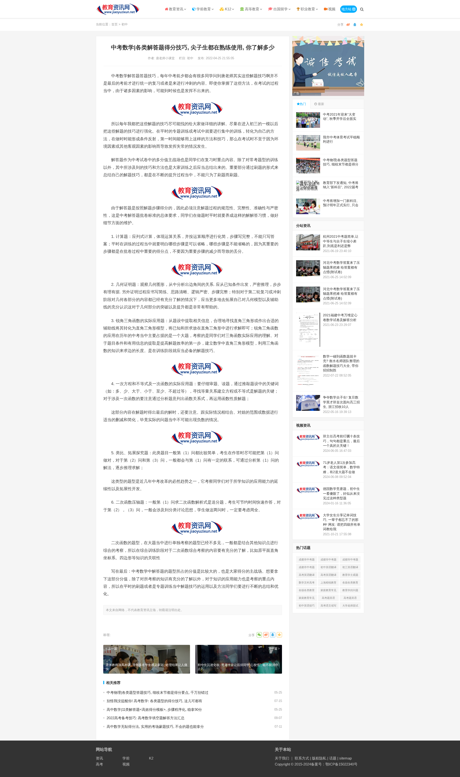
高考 (99, 764)
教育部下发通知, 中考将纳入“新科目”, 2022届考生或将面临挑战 (340, 187)
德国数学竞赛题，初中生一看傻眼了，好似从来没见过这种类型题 (341, 493)
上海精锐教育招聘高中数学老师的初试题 (328, 583)
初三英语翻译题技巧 (350, 568)
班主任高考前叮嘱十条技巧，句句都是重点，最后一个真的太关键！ (341, 440)
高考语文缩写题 (328, 606)
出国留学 (280, 9)
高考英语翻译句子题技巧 (307, 575)
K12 (228, 9)
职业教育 (308, 9)
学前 (126, 758)
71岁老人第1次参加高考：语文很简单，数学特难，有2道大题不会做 (341, 467)
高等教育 (252, 9)
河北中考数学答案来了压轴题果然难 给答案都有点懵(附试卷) (341, 267)
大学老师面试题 (350, 606)
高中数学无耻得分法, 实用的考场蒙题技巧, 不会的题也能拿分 (155, 726)
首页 (114, 24)
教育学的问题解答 (350, 591)
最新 (320, 104)
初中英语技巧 (307, 605)
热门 (303, 104)
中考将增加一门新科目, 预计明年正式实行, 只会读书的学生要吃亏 (340, 205)
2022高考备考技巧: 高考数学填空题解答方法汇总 (145, 718)
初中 (124, 24)
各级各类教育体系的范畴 (350, 583)
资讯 (99, 758)
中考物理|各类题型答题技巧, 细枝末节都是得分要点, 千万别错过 (157, 692)
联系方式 (302, 758)
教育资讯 (176, 9)
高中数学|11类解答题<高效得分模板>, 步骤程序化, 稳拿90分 (154, 709)
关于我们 (282, 758)
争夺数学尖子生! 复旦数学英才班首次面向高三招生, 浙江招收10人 (341, 402)
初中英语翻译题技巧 (328, 568)
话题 (332, 758)
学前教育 (203, 9)
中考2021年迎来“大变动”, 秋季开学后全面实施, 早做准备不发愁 (339, 118)
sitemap (345, 758)
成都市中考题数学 (307, 560)
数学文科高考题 (307, 583)
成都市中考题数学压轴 (307, 568)
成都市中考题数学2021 (350, 560)
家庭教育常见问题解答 (328, 591)
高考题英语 (328, 597)
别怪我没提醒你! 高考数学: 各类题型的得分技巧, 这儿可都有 (154, 701)
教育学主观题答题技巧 (350, 575)
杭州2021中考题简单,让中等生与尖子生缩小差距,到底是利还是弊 (340, 241)
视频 (331, 9)
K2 (151, 758)
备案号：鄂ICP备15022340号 (334, 764)
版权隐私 (319, 758)
